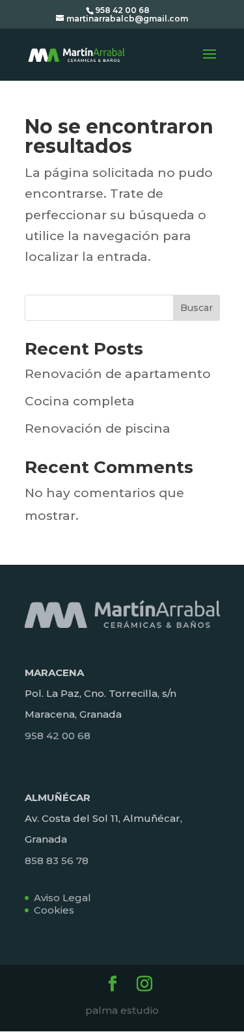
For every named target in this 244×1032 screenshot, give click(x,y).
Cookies (54, 910)
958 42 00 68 (57, 735)
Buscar (196, 308)
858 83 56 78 (56, 860)
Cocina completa (80, 401)
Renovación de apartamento (118, 373)
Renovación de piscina (97, 428)
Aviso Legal (62, 897)
